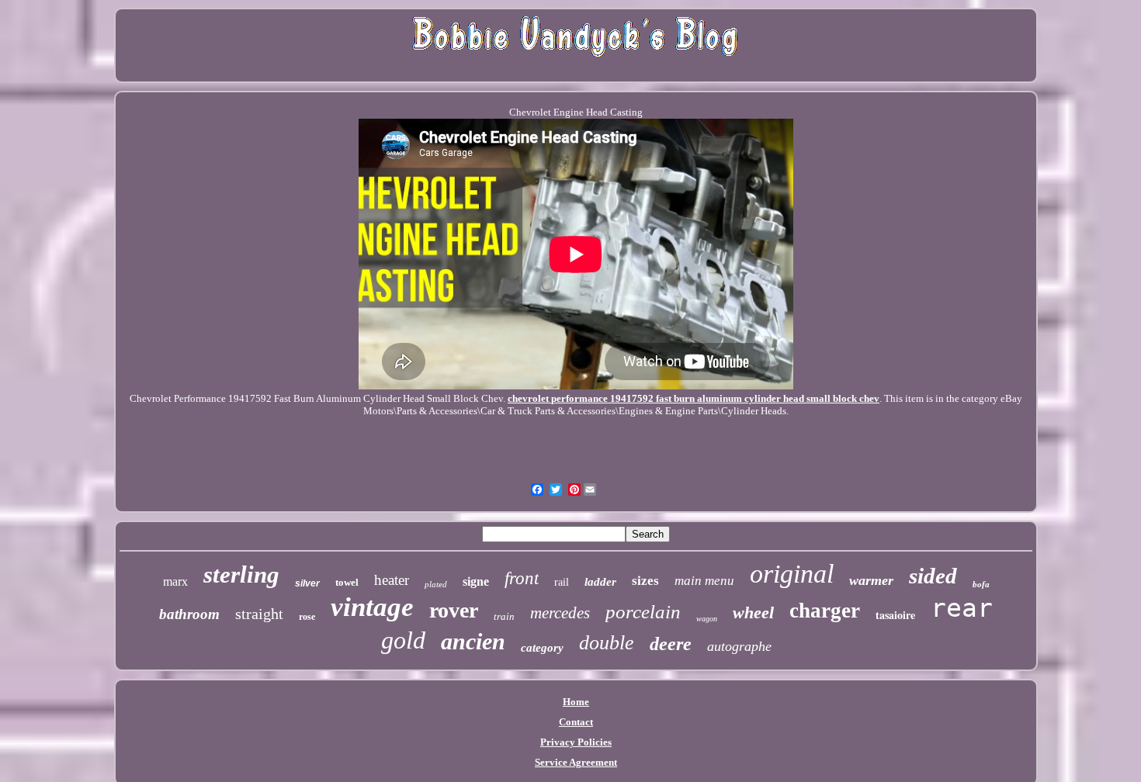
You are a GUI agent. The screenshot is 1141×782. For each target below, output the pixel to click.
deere (671, 644)
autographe (739, 646)
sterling (241, 574)
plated (436, 584)
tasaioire (895, 615)
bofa (981, 584)
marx (175, 581)
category (542, 648)
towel (347, 582)
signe (476, 581)
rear (962, 608)
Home (576, 702)
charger (824, 610)
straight (259, 613)
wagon (706, 618)
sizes (645, 580)
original (792, 573)
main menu (704, 580)
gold (403, 640)
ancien (473, 641)
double (606, 642)
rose (307, 616)
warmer (871, 580)
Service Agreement (576, 762)
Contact (576, 722)
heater (391, 580)
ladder (600, 582)
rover (453, 610)
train (504, 616)
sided (933, 575)
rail (561, 582)
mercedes (560, 613)
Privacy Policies (576, 742)
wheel (753, 612)
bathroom (189, 614)
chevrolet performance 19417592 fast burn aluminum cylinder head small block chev (693, 398)
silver (307, 583)
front (522, 578)
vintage (372, 607)
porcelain (643, 611)
